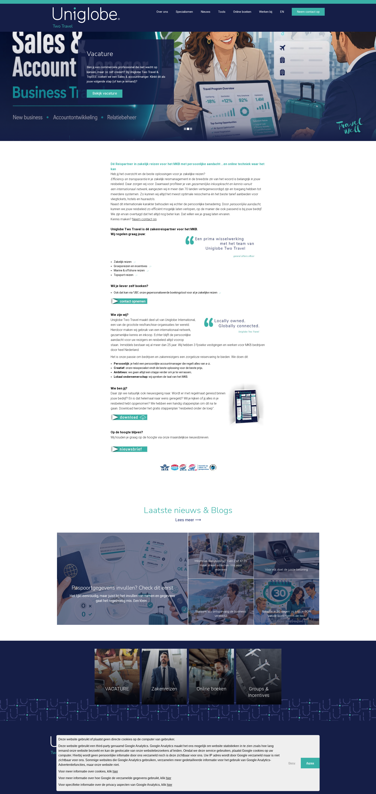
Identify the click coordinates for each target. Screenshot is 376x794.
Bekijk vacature (104, 93)
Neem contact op (144, 219)
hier (115, 771)
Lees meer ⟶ (188, 520)
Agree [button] (310, 763)
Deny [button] (291, 763)
